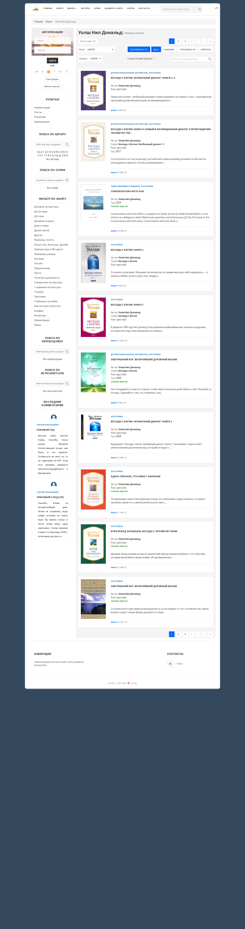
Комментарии (42, 107)
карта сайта (68, 662)
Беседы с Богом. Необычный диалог (139, 144)
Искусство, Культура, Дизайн (51, 244)
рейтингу (206, 49)
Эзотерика (155, 73)
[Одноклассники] (48, 71)
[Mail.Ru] (42, 71)
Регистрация (52, 79)
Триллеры (40, 296)
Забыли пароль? (52, 86)
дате (156, 49)
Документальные (44, 221)
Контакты (144, 8)
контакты (55, 662)
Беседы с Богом (127, 261)
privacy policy (40, 665)
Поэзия (38, 263)
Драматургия (41, 230)
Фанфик (38, 310)
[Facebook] (66, 71)
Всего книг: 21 (88, 41)
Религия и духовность (47, 277)
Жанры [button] (71, 8)
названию (169, 49)
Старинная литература (47, 287)
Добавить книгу (114, 8)
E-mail (179, 663)
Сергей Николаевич (48, 425)
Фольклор (40, 315)
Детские (39, 216)
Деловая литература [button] (79, 17)
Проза (37, 272)
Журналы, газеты (44, 239)
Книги (59, 8)
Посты (38, 112)
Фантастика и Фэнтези (47, 306)
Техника (39, 291)
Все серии (52, 187)
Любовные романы (45, 254)
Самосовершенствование (125, 186)
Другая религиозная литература (129, 73)
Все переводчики (52, 359)
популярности (188, 49)
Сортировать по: (139, 49)
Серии (97, 8)
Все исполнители (52, 391)
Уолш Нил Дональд (129, 85)
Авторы (85, 8)
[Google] (60, 71)
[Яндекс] (54, 71)
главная (38, 662)
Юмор (37, 325)
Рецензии (40, 116)
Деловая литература (116, 17)
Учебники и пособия (45, 301)
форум (46, 662)
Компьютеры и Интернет (49, 249)
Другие (38, 235)
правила (79, 662)
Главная (47, 8)
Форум (130, 8)
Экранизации (42, 121)
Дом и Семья (41, 225)
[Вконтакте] (36, 71)
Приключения (42, 268)
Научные (39, 258)
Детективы (40, 211)
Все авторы (52, 159)
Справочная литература (48, 282)
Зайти (52, 60)
